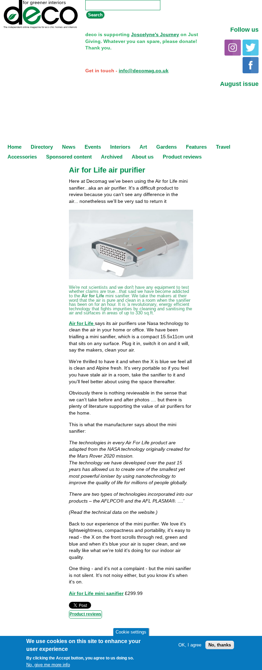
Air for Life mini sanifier (96, 593)
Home (14, 147)
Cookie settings (131, 632)
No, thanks (219, 644)
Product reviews (182, 157)
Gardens (166, 147)
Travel (223, 147)
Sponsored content (69, 157)
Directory (42, 147)
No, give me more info (48, 664)
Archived (111, 157)
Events (93, 147)
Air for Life (82, 323)
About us (143, 157)
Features (196, 147)
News (68, 147)
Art (143, 147)
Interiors (120, 147)
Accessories (22, 157)
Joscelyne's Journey (155, 34)
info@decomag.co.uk (144, 70)
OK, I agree (189, 644)
